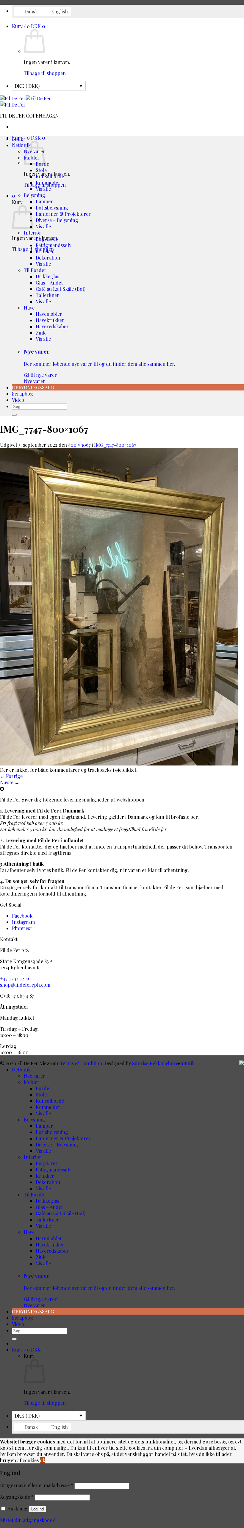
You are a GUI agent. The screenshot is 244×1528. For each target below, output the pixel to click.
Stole (41, 170)
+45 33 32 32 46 (15, 978)
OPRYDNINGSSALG (33, 387)
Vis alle (43, 189)
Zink (41, 332)
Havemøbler (49, 314)
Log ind (37, 1509)
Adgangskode (17, 1497)
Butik (17, 139)
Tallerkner (47, 295)
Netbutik (21, 145)
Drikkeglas (47, 276)
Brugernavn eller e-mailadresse (36, 1485)
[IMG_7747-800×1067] (119, 763)
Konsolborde (50, 176)
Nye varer (99, 366)
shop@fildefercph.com (25, 985)
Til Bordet (35, 270)
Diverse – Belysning (57, 220)
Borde (42, 1088)
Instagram (23, 922)
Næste (9, 782)
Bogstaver (47, 239)
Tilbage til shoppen (45, 73)
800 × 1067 (79, 445)
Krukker (45, 251)
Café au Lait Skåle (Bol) (60, 289)
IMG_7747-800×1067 (115, 445)
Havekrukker (50, 320)
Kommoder (48, 182)
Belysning (34, 195)
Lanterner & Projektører (63, 214)
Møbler (32, 1082)
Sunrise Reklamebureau (157, 1063)
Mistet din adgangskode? (27, 1520)
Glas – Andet (49, 282)
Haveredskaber (52, 326)
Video (18, 400)
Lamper (44, 201)
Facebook (22, 916)
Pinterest (22, 928)
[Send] (14, 415)
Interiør (32, 232)
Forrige (11, 776)
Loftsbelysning (52, 207)
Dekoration (48, 257)
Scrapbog (22, 393)
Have (29, 307)
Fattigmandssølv (53, 245)
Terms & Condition (81, 1063)
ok (42, 1460)
